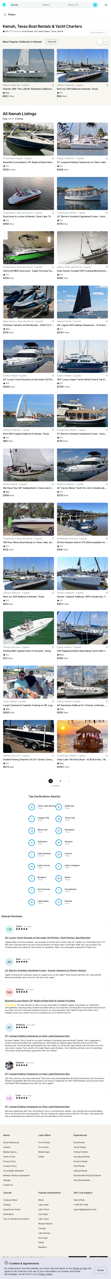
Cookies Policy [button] (10, 1166)
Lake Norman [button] (44, 1233)
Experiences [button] (80, 1135)
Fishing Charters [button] (81, 1152)
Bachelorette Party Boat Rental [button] (87, 1175)
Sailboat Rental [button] (80, 1171)
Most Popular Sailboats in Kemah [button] (22, 41)
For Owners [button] (43, 1147)
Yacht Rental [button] (79, 1166)
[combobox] (25, 4)
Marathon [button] (42, 1247)
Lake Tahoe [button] (43, 1209)
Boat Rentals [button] (79, 1142)
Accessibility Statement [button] (13, 1171)
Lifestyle (7, 1205)
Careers (6, 1147)
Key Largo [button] (43, 1238)
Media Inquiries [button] (10, 1152)
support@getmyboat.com (85, 1209)
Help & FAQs (79, 1200)
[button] (27, 31)
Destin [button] (41, 1242)
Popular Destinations (49, 1192)
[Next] (105, 41)
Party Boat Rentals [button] (82, 1180)
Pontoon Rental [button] (80, 1161)
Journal (7, 1192)
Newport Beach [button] (45, 1223)
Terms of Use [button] (80, 1268)
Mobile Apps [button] (44, 1152)
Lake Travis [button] (43, 1219)
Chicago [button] (42, 1228)
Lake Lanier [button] (43, 1205)
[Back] (99, 41)
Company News (10, 1200)
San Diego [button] (43, 1214)
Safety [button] (41, 1156)
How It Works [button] (44, 1142)
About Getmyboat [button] (11, 1142)
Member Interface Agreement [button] (16, 1175)
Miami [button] (40, 1200)
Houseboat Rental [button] (82, 1156)
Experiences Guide (11, 1209)
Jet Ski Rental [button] (80, 1147)
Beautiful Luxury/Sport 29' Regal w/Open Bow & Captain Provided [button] (40, 1000)
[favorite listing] (53, 85)
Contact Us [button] (8, 1185)
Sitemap (6, 1180)
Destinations (8, 1214)
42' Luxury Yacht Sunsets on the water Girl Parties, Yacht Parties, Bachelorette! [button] (48, 937)
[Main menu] (106, 5)
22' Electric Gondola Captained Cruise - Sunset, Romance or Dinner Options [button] (45, 970)
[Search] (95, 4)
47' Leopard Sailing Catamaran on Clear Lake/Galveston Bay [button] (37, 1036)
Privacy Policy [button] (45, 1274)
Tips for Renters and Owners (16, 1219)
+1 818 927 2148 (81, 1205)
